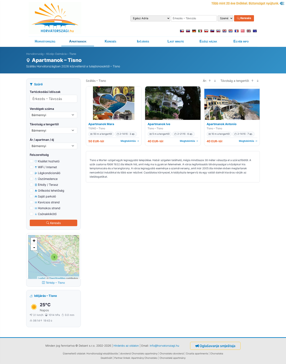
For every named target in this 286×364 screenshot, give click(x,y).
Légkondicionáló (49, 173)
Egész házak (208, 41)
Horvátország (45, 41)
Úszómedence (48, 179)
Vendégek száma (42, 108)
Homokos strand (49, 208)
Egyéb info (241, 41)
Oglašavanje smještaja (217, 346)
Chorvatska (216, 353)
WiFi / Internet (47, 167)
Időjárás (143, 41)
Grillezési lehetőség (51, 190)
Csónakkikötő (47, 214)
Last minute (175, 41)
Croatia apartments (197, 353)
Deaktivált (106, 357)
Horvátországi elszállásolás (102, 353)
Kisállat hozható (48, 161)
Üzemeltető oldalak (74, 353)
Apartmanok (77, 41)
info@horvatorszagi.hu (164, 345)
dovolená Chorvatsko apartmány (138, 353)
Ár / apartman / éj (42, 139)
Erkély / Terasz (48, 184)
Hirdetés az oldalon (126, 345)
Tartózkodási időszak (45, 92)
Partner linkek (122, 357)
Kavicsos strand (49, 202)
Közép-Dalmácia (56, 53)
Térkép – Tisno (55, 282)
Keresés (245, 18)
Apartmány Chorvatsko (144, 357)
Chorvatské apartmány (173, 357)
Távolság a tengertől (44, 124)
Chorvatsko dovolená (172, 353)
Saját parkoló (47, 196)
